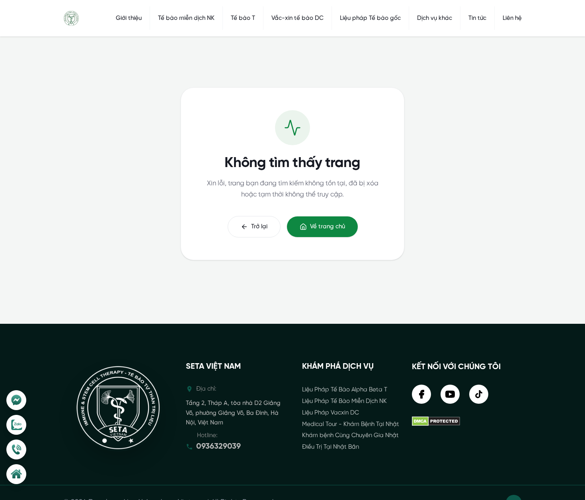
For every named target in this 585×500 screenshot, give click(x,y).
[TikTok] (478, 394)
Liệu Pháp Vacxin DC (330, 413)
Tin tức (477, 18)
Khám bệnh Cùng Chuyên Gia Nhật (350, 435)
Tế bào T (243, 18)
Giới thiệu (129, 18)
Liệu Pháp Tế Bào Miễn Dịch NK (344, 401)
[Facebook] (16, 400)
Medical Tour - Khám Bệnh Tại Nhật (350, 424)
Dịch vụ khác (434, 18)
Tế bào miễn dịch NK (186, 18)
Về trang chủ (327, 227)
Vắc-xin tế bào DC (297, 18)
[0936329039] (16, 449)
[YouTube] (450, 394)
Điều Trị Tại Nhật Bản (330, 447)
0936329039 (218, 446)
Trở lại (259, 227)
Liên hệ (512, 18)
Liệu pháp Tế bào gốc (370, 18)
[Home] (16, 474)
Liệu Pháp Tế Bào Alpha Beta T (344, 390)
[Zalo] (16, 425)
